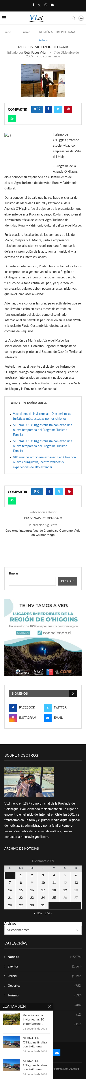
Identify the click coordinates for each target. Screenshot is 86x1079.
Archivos (10, 923)
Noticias (45, 957)
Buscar (13, 573)
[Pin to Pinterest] (68, 109)
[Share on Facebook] (48, 109)
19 (65, 890)
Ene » (48, 913)
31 (43, 905)
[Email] (52, 5)
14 (10, 890)
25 (54, 897)
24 (43, 897)
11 (54, 882)
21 (10, 897)
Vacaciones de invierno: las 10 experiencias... (33, 1019)
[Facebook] (33, 5)
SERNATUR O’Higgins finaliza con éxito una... (35, 1042)
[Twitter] (39, 5)
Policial (45, 976)
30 (32, 905)
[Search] (73, 18)
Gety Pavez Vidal (35, 52)
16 (32, 890)
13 (76, 882)
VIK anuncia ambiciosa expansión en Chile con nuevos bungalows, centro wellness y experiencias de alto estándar (44, 462)
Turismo (25, 32)
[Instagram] (46, 5)
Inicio (7, 32)
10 (43, 882)
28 (10, 905)
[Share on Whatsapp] (12, 118)
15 (21, 890)
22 (21, 897)
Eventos (45, 966)
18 (54, 890)
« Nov (38, 913)
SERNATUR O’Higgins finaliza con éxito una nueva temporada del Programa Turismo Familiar (42, 430)
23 (32, 897)
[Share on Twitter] (58, 109)
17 (43, 890)
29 (21, 905)
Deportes (45, 985)
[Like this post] (38, 109)
